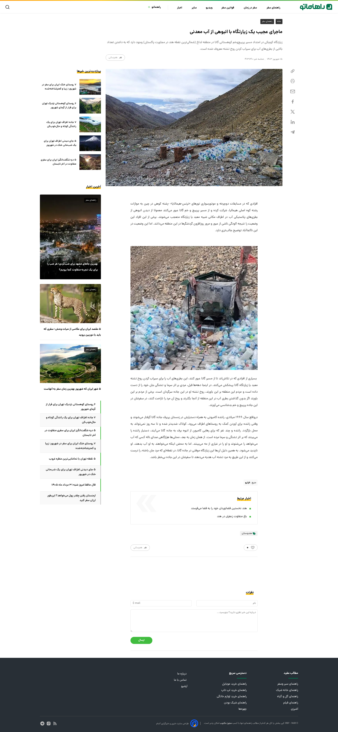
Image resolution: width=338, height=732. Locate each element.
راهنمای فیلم (290, 703)
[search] (8, 7)
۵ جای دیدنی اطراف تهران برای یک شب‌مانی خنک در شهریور (60, 143)
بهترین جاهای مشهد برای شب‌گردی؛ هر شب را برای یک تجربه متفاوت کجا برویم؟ (72, 267)
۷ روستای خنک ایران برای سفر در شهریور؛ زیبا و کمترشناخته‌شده (59, 87)
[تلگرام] (292, 132)
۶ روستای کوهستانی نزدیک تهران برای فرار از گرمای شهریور (59, 106)
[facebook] (292, 101)
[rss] (54, 723)
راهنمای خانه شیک (287, 690)
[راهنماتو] (316, 7)
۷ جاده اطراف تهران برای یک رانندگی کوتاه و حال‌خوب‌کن (61, 124)
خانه (279, 21)
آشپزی (294, 709)
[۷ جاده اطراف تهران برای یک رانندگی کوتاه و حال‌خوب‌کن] (90, 124)
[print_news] (292, 81)
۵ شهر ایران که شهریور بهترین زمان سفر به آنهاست (72, 389)
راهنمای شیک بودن (235, 703)
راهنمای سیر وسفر (287, 684)
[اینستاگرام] (48, 723)
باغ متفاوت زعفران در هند (232, 516)
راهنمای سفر (274, 8)
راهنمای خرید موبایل (234, 684)
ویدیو (209, 8)
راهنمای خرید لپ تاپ (234, 690)
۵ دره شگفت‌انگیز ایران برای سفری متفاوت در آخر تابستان (58, 162)
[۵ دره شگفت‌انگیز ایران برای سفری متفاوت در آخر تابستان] (90, 162)
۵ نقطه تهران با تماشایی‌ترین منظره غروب (72, 459)
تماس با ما (180, 680)
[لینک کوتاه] (292, 71)
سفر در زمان (251, 8)
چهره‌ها (242, 709)
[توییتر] (292, 111)
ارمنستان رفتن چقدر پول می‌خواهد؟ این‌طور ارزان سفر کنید (71, 498)
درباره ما (182, 674)
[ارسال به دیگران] (292, 91)
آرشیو (184, 686)
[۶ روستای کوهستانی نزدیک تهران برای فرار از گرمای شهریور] (90, 106)
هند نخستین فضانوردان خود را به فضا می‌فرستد (219, 508)
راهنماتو (156, 7)
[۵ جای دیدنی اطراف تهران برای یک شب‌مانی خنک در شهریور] (90, 143)
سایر (194, 8)
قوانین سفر (228, 8)
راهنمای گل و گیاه (287, 696)
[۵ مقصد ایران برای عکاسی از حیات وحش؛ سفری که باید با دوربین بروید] (70, 303)
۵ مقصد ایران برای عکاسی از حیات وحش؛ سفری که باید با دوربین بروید (72, 332)
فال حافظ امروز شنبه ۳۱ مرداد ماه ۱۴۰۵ (73, 485)
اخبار (180, 8)
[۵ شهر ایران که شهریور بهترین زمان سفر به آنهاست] (70, 363)
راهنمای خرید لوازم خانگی (232, 696)
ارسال (141, 640)
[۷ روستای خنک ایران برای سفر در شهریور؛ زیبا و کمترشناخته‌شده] (90, 87)
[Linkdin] (292, 122)
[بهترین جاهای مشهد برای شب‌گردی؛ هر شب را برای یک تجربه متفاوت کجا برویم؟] (70, 237)
